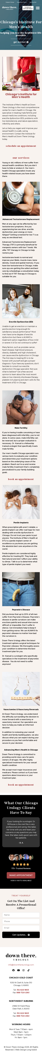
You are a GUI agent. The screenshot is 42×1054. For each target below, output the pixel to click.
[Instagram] (23, 970)
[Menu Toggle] (38, 8)
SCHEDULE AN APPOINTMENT (21, 146)
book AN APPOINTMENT (21, 479)
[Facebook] (13, 970)
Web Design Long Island (26, 1050)
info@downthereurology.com (21, 965)
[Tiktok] (28, 970)
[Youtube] (18, 970)
